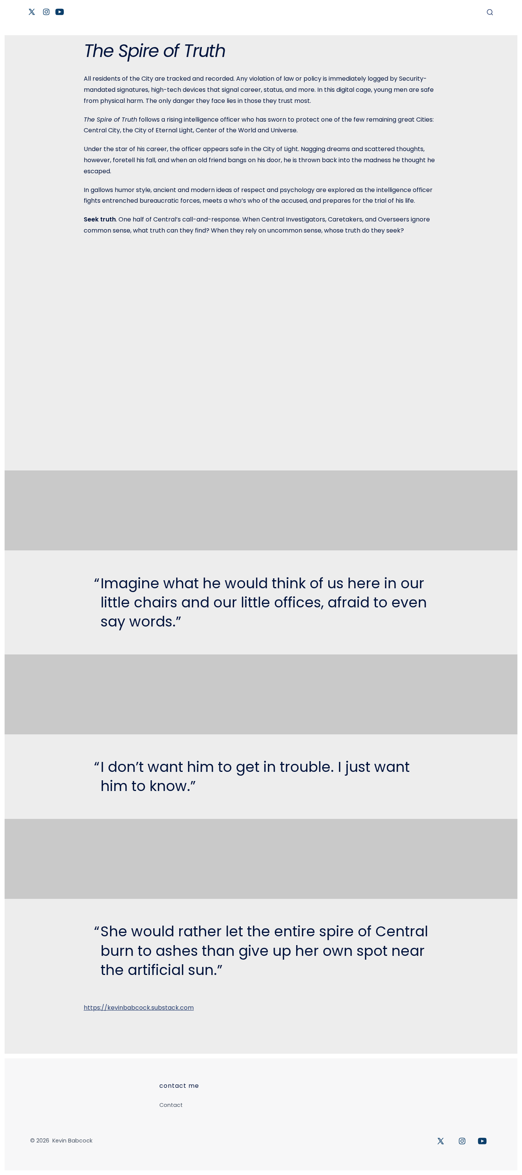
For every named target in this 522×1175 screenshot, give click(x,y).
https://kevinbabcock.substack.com (139, 1007)
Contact (171, 1105)
